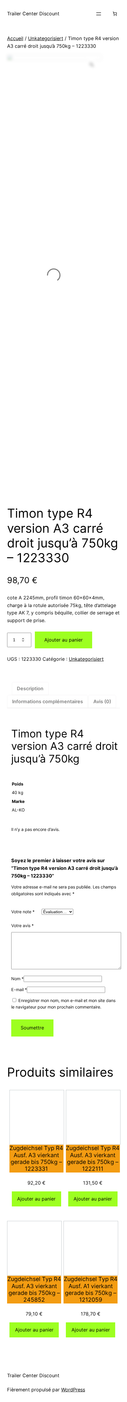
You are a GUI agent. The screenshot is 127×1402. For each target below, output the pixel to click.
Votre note (23, 911)
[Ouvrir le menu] (98, 13)
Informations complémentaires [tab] (47, 701)
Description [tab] (30, 688)
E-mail (19, 989)
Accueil (15, 38)
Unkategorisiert (45, 38)
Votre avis (22, 925)
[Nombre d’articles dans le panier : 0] (114, 14)
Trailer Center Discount (33, 14)
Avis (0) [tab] (102, 701)
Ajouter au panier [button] (36, 1199)
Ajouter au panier (63, 640)
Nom (17, 978)
